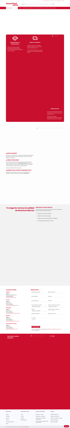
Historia (22, 416)
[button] (12, 8)
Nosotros (22, 418)
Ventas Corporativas (53, 0)
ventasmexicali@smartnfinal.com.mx (12, 321)
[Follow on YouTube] (63, 0)
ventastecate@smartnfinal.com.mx (12, 305)
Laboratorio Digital (26, 426)
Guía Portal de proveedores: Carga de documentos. (42, 422)
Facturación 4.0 (47, 0)
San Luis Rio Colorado (10, 421)
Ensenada (7, 416)
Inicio (43, 0)
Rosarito (7, 419)
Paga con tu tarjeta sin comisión (56, 418)
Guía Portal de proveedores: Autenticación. (41, 419)
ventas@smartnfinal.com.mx (11, 297)
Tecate (7, 423)
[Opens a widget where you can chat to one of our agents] (66, 426)
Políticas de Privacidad (52, 329)
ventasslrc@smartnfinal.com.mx (12, 329)
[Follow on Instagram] (62, 0)
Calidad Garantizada (54, 414)
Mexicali (7, 418)
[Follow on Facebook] (61, 0)
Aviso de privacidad (54, 421)
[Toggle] (37, 214)
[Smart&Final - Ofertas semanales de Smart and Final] (13, 4)
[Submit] (53, 4)
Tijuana (7, 414)
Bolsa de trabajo (58, 0)
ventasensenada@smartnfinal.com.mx (13, 313)
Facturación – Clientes (40, 414)
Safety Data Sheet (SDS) (55, 416)
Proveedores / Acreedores (40, 416)
